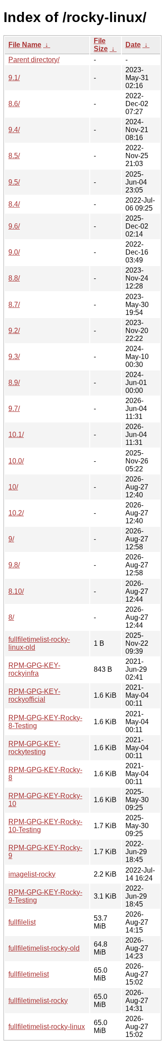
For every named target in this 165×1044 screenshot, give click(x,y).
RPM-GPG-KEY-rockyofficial (34, 695)
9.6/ (14, 226)
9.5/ (14, 182)
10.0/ (16, 461)
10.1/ (16, 434)
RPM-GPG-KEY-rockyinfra (34, 669)
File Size (101, 44)
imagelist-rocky (31, 874)
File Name (24, 44)
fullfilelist (22, 922)
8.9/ (14, 382)
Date (133, 44)
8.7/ (14, 304)
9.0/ (14, 252)
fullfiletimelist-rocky (38, 1000)
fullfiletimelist (28, 974)
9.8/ (14, 565)
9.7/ (14, 408)
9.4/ (14, 129)
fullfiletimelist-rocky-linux (46, 1026)
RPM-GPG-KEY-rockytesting (34, 747)
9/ (11, 539)
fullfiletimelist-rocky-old (44, 948)
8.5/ (14, 155)
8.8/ (14, 278)
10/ (13, 487)
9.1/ (14, 77)
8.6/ (14, 103)
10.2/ (16, 513)
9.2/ (14, 330)
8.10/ (16, 591)
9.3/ (14, 356)
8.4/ (14, 204)
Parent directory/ (33, 59)
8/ (11, 617)
